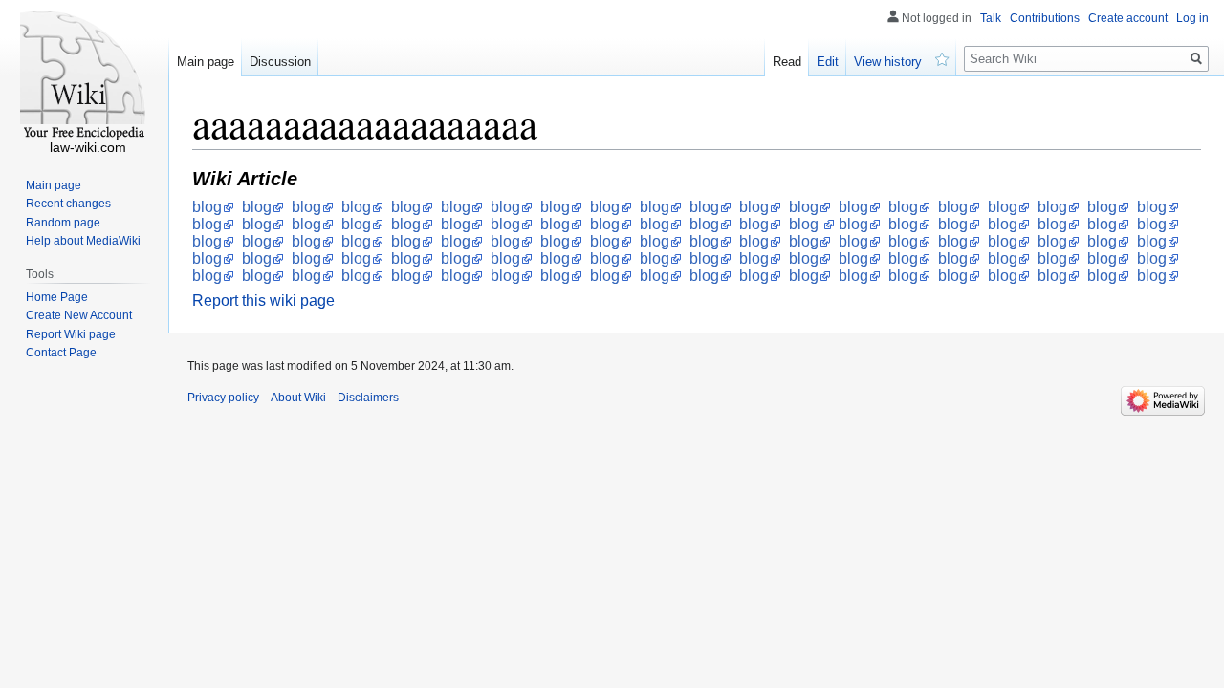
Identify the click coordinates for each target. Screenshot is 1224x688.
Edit (828, 61)
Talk (990, 18)
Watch (942, 57)
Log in (1192, 18)
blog (207, 207)
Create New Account (79, 315)
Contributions (1045, 18)
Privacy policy (223, 397)
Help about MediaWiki (83, 240)
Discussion (280, 61)
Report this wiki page (263, 300)
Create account (1128, 18)
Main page (205, 61)
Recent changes (68, 203)
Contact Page (61, 352)
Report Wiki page (71, 334)
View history (888, 61)
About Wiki (298, 397)
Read (787, 61)
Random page (63, 222)
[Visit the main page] (84, 76)
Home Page (57, 297)
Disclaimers (368, 397)
